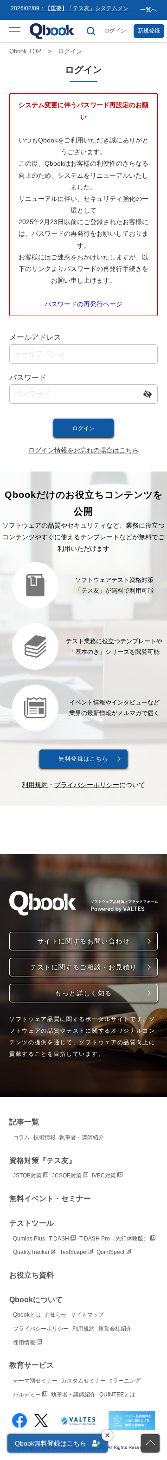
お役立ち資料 (31, 1275)
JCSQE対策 (67, 1175)
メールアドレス (35, 337)
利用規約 (35, 784)
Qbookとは (27, 1314)
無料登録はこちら (83, 759)
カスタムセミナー (83, 1380)
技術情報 (44, 1137)
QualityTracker (32, 1252)
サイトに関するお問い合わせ (83, 941)
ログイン (115, 30)
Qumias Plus (29, 1238)
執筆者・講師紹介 (81, 1137)
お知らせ (56, 1314)
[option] (73, 10)
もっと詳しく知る (83, 993)
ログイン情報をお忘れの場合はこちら (83, 450)
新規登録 (149, 30)
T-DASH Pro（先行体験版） (114, 1238)
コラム (21, 1137)
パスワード (27, 377)
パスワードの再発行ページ (83, 304)
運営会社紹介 (115, 1328)
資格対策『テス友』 (42, 1160)
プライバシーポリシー (86, 784)
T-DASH (60, 1238)
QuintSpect (111, 1252)
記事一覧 (24, 1122)
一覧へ (148, 9)
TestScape (74, 1252)
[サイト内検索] (91, 31)
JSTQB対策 (28, 1175)
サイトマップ (87, 1314)
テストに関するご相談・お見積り (83, 967)
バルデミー (27, 1394)
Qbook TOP (25, 51)
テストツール (31, 1223)
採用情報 (25, 1342)
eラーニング (125, 1380)
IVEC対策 (104, 1175)
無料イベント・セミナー (50, 1198)
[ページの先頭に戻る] (150, 1443)
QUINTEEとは (117, 1394)
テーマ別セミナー (35, 1380)
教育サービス (31, 1365)
